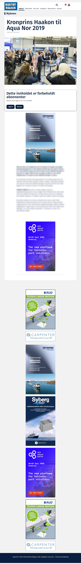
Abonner (19, 107)
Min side (36, 9)
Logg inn (10, 107)
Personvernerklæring (61, 557)
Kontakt (59, 9)
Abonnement (52, 9)
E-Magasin (43, 9)
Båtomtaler (28, 9)
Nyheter (21, 9)
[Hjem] (10, 6)
